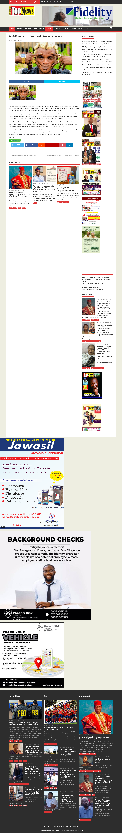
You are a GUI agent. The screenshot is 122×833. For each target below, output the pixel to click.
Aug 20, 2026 (29, 744)
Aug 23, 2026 (13, 190)
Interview (58, 29)
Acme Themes (78, 830)
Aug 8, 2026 (99, 797)
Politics (28, 29)
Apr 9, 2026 (64, 747)
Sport (74, 29)
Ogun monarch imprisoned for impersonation (24, 155)
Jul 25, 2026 (101, 344)
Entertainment (39, 29)
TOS (87, 29)
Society (49, 29)
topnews (22, 40)
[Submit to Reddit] (41, 145)
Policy (80, 29)
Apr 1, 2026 (64, 768)
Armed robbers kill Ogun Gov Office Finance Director (62, 155)
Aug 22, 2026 (13, 720)
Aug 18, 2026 (101, 299)
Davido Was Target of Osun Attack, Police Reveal (97, 72)
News (12, 29)
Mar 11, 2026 (64, 791)
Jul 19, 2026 (48, 725)
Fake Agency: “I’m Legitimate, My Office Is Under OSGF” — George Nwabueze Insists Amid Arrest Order (97, 49)
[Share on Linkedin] (69, 145)
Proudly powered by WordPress (49, 830)
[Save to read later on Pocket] (62, 145)
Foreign (85, 341)
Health (66, 29)
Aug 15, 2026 (29, 764)
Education (12, 784)
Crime (58, 202)
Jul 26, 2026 (101, 322)
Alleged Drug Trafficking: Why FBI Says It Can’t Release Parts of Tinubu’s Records (66, 2)
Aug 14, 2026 (29, 787)
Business (20, 29)
